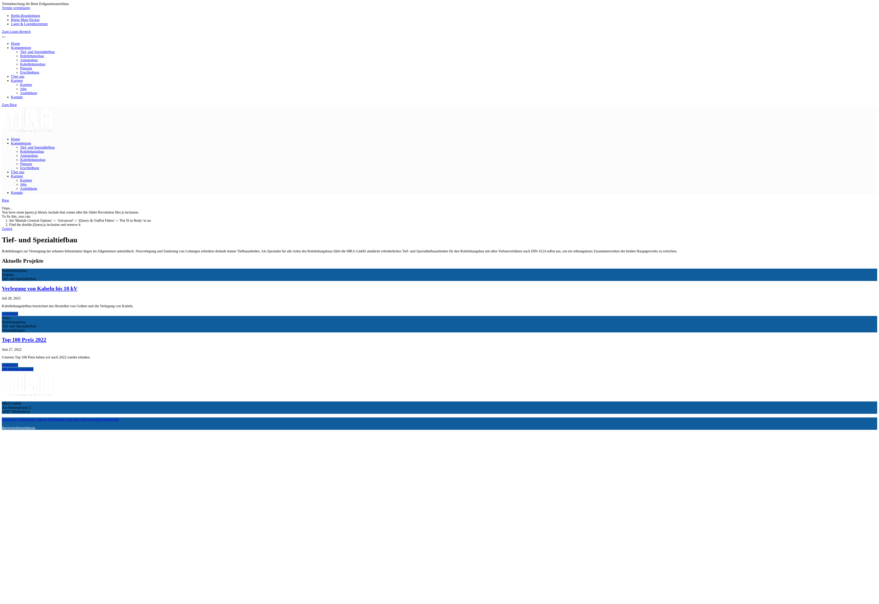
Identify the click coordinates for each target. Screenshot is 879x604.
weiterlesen (10, 314)
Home (15, 43)
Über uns (17, 76)
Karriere (17, 81)
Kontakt (17, 97)
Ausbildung (28, 93)
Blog (5, 200)
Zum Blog (9, 105)
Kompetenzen (21, 48)
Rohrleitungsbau (32, 56)
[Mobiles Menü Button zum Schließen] (3, 37)
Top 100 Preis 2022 (24, 340)
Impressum (10, 419)
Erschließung (29, 72)
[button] (16, 8)
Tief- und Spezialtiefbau (37, 52)
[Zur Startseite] (30, 131)
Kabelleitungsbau (32, 64)
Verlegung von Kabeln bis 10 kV (39, 288)
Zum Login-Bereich (16, 32)
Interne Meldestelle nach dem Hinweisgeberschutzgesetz (78, 419)
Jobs (23, 89)
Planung (26, 68)
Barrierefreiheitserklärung (18, 428)
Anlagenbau (29, 60)
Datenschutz (27, 419)
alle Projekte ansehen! (17, 369)
